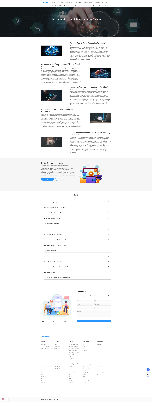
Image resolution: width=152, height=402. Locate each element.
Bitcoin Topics (85, 388)
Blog (106, 2)
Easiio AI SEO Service (45, 366)
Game (70, 356)
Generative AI (69, 2)
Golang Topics (44, 382)
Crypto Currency (86, 366)
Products (54, 5)
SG (83, 344)
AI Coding (84, 5)
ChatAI (62, 2)
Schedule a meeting (60, 179)
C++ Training (99, 370)
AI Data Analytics (77, 2)
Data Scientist (43, 376)
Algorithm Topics (86, 370)
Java (70, 370)
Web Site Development (73, 344)
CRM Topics (71, 380)
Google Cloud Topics (87, 380)
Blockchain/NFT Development (74, 352)
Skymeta (84, 348)
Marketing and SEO (72, 366)
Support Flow (97, 2)
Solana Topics (43, 388)
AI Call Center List (58, 368)
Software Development (45, 372)
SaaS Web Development (73, 346)
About (56, 344)
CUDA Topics (85, 374)
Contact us (70, 179)
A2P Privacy (57, 348)
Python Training (100, 368)
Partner (60, 5)
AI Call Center (57, 366)
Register (101, 5)
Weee (84, 346)
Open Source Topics (73, 384)
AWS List (84, 384)
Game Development (73, 350)
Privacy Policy (57, 346)
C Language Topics (45, 384)
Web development (44, 370)
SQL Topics (85, 378)
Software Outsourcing (45, 368)
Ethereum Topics (86, 386)
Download (95, 5)
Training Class (71, 358)
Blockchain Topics (86, 372)
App (102, 2)
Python (70, 376)
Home (53, 2)
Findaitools (85, 350)
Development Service (87, 2)
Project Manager (44, 378)
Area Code (99, 344)
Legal (90, 5)
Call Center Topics (72, 386)
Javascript (71, 368)
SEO (58, 2)
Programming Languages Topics (47, 390)
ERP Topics (71, 378)
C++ (70, 360)
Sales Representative (45, 380)
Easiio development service (47, 179)
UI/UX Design (71, 354)
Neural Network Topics (87, 368)
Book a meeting (91, 292)
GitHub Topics (43, 386)
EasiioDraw (77, 5)
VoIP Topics (71, 382)
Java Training (99, 366)
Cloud (70, 374)
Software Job (43, 374)
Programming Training (68, 5)
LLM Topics (85, 376)
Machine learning (72, 372)
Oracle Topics (85, 390)
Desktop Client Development (74, 348)
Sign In (106, 5)
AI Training (99, 374)
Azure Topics (85, 382)
